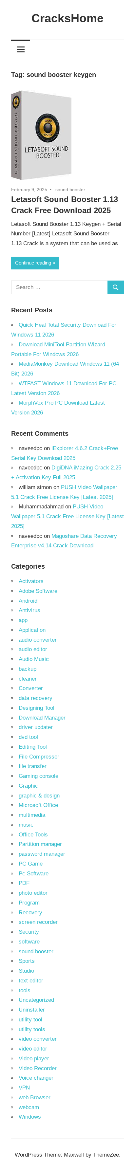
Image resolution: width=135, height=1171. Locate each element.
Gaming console (38, 776)
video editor (33, 1049)
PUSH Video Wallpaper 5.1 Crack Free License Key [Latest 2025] (67, 516)
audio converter (38, 640)
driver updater (36, 727)
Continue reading (33, 262)
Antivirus (29, 610)
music (26, 825)
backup (27, 669)
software (29, 942)
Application (32, 630)
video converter (38, 1039)
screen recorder (38, 922)
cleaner (28, 679)
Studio (26, 971)
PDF (24, 883)
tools (24, 990)
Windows (30, 1117)
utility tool (30, 1019)
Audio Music (34, 659)
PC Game (31, 864)
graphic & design (39, 796)
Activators (31, 581)
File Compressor (39, 757)
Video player (34, 1058)
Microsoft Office (38, 805)
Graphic (28, 786)
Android (28, 601)
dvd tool (28, 737)
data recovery (35, 698)
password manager (42, 854)
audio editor (33, 649)
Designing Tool (36, 708)
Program (29, 903)
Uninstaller (32, 1010)
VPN (24, 1088)
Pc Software (33, 873)
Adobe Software (38, 591)
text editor (31, 981)
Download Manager (42, 718)
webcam (29, 1107)
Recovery (30, 912)
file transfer (33, 766)
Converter (31, 688)
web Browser (34, 1097)
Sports (27, 961)
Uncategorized (36, 1000)
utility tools (32, 1029)
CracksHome (67, 18)
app (23, 620)
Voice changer (36, 1078)
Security (29, 932)
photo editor (33, 893)
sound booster (70, 189)
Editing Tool (33, 747)
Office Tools (33, 835)
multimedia (32, 815)
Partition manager (40, 844)
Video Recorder (38, 1068)
